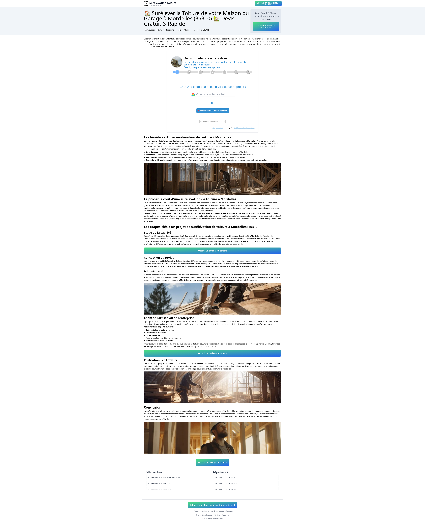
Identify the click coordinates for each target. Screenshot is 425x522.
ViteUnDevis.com (238, 128)
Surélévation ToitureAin (225, 477)
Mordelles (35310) (201, 30)
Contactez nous (223, 515)
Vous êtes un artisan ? (248, 128)
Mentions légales (205, 515)
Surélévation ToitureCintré (159, 483)
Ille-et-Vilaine (184, 30)
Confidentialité (219, 128)
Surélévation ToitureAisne (226, 483)
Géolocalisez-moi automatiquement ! (213, 110)
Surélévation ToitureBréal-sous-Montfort (165, 477)
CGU (213, 128)
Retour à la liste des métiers (213, 122)
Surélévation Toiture (153, 30)
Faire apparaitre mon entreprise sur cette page (213, 511)
